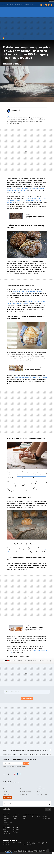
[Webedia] (50, 1)
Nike (34, 38)
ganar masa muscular (42, 794)
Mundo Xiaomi (6, 824)
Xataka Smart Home (7, 822)
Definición (39, 791)
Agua (15, 38)
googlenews (51, 5)
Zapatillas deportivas (26, 38)
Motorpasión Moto (46, 818)
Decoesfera (5, 831)
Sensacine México (27, 842)
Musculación (6, 786)
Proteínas (39, 786)
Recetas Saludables (41, 788)
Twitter (16, 63)
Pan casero (41, 660)
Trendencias (6, 829)
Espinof (24, 818)
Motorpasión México (45, 843)
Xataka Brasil (6, 844)
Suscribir (26, 763)
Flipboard (49, 5)
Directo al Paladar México (36, 843)
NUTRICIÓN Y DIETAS (29, 4)
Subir (47, 809)
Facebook (44, 5)
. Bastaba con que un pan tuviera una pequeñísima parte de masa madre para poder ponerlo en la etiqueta (26, 200)
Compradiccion (6, 833)
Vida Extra (15, 818)
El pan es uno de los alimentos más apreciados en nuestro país (25, 116)
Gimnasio (6, 38)
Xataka (4, 816)
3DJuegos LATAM (17, 842)
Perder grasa (6, 794)
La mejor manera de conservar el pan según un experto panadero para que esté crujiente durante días (30, 750)
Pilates (25, 754)
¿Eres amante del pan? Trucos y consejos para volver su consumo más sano (34, 629)
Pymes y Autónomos (15, 832)
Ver (28, 698)
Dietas (21, 788)
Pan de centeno (32, 660)
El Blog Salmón (16, 829)
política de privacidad (21, 766)
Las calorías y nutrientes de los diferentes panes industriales (33, 368)
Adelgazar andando (44, 754)
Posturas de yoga (33, 754)
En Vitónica (27, 214)
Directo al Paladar (36, 816)
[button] (15, 110)
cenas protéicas (23, 794)
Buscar (49, 804)
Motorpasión (45, 816)
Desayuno (5, 791)
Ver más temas (7, 797)
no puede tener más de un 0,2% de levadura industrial (31, 377)
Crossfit (20, 754)
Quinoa (15, 754)
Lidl (11, 38)
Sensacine (25, 816)
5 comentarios (8, 63)
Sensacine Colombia (27, 844)
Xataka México (6, 842)
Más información (8, 852)
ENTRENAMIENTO (8, 4)
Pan (25, 660)
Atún (19, 38)
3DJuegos (15, 816)
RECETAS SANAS (18, 4)
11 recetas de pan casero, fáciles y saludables (34, 217)
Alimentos (20, 660)
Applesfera (5, 820)
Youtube (46, 5)
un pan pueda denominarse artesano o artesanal (31, 476)
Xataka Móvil (6, 818)
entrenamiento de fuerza (25, 791)
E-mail (20, 63)
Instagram (41, 5)
